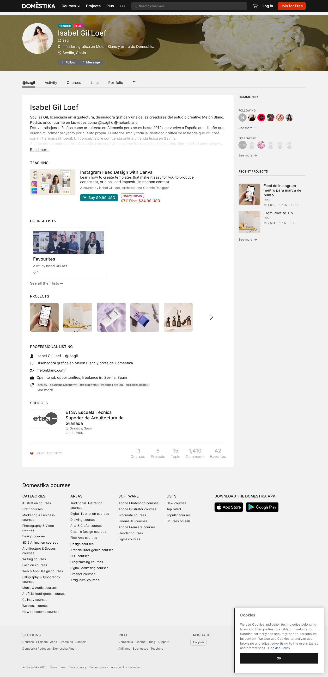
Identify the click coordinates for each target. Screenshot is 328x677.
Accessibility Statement (125, 667)
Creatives (66, 642)
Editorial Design (137, 385)
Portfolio (115, 82)
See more (247, 128)
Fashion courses (34, 565)
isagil (267, 199)
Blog (152, 642)
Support (163, 642)
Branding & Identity (63, 385)
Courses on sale (178, 521)
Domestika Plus (63, 648)
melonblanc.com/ (51, 370)
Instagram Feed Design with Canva (116, 172)
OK (279, 658)
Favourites (44, 258)
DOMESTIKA (39, 6)
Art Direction (88, 385)
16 (242, 117)
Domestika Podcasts (36, 648)
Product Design (112, 385)
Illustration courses (36, 503)
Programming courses (86, 562)
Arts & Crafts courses (86, 526)
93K (242, 145)
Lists (95, 82)
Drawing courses (83, 520)
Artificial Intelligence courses (44, 594)
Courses (74, 82)
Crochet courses (82, 574)
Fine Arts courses (83, 538)
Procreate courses (132, 515)
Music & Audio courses (39, 588)
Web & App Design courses (42, 571)
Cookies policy (98, 667)
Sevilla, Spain (74, 52)
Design (42, 385)
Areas (76, 496)
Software (128, 496)
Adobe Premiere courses (137, 527)
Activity (51, 82)
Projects (93, 6)
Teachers (157, 648)
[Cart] (255, 6)
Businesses (140, 648)
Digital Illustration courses (89, 514)
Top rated (173, 509)
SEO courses (80, 556)
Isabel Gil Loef (56, 266)
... (134, 80)
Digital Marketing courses (89, 568)
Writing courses (34, 559)
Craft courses (32, 509)
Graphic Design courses (88, 532)
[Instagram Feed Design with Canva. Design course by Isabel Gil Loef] (52, 182)
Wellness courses (35, 606)
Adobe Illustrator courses (137, 509)
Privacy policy (77, 667)
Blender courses (130, 533)
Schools (80, 642)
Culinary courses (34, 600)
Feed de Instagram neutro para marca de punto (282, 190)
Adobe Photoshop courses (138, 503)
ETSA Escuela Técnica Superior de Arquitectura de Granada (95, 418)
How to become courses (40, 612)
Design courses (34, 536)
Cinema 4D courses (132, 521)
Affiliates (124, 648)
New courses (176, 503)
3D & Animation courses (40, 542)
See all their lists (45, 283)
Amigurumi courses (84, 580)
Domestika (125, 642)
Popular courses (178, 515)
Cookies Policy (279, 648)
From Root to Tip (278, 213)
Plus (110, 6)
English (198, 642)
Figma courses (129, 539)
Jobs (53, 642)
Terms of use (57, 667)
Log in (268, 6)
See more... (46, 390)
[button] (122, 6)
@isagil (28, 82)
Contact (141, 642)
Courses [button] (69, 6)
